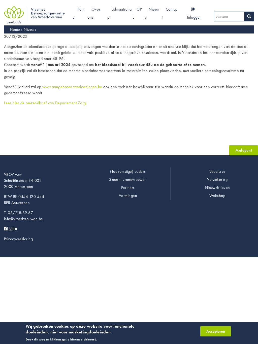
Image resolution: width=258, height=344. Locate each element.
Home (15, 29)
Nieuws (30, 29)
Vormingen (128, 195)
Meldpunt (243, 150)
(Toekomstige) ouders (128, 171)
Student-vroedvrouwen (128, 179)
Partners (128, 187)
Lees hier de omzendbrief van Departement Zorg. (45, 103)
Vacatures (217, 171)
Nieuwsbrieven (217, 187)
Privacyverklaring (18, 239)
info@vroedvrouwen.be (23, 218)
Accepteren (215, 331)
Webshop (217, 195)
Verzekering (217, 179)
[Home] (34, 9)
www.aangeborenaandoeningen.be (72, 86)
